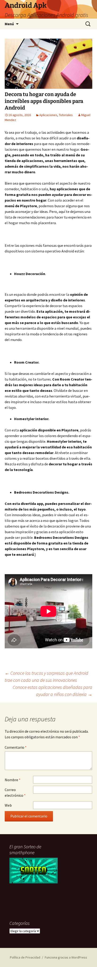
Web (8, 805)
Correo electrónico (15, 792)
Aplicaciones (48, 115)
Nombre (12, 779)
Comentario (16, 747)
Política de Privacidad (25, 957)
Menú (9, 23)
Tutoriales (66, 115)
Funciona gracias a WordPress (66, 957)
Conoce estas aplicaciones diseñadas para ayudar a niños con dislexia (52, 690)
